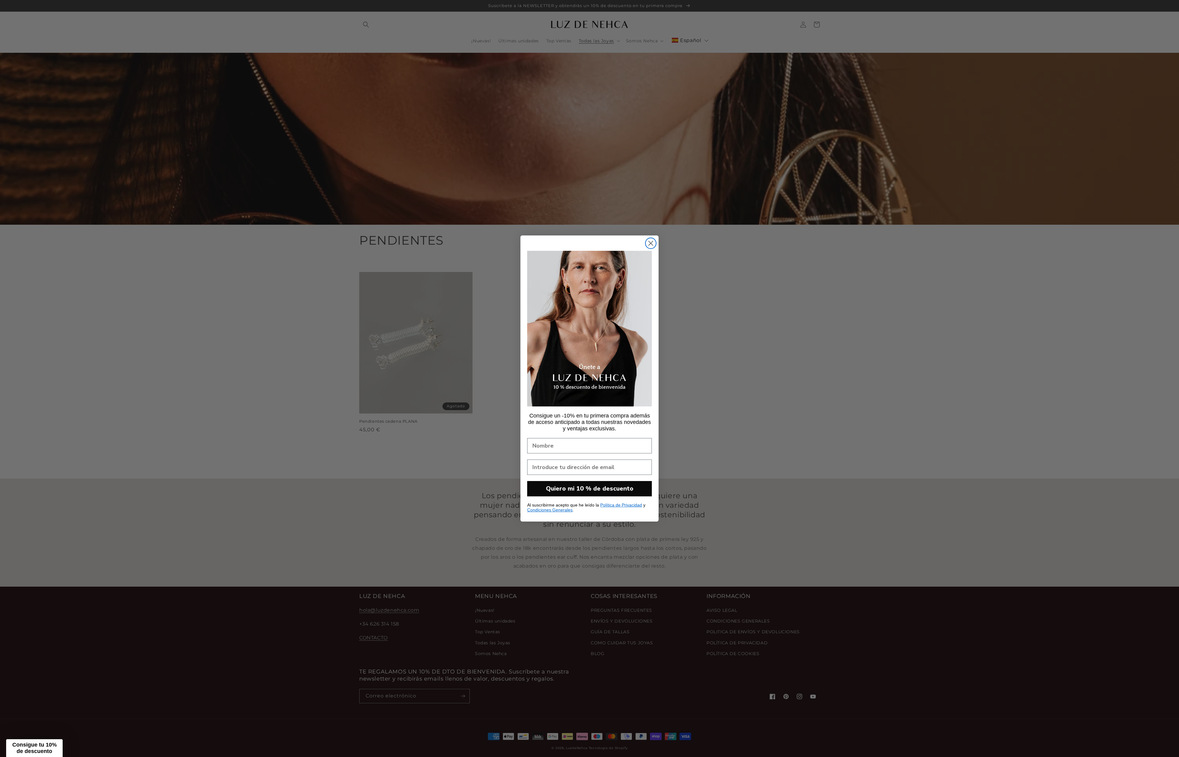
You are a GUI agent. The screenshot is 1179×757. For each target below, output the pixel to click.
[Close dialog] (650, 243)
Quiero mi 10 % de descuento (589, 488)
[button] (34, 748)
